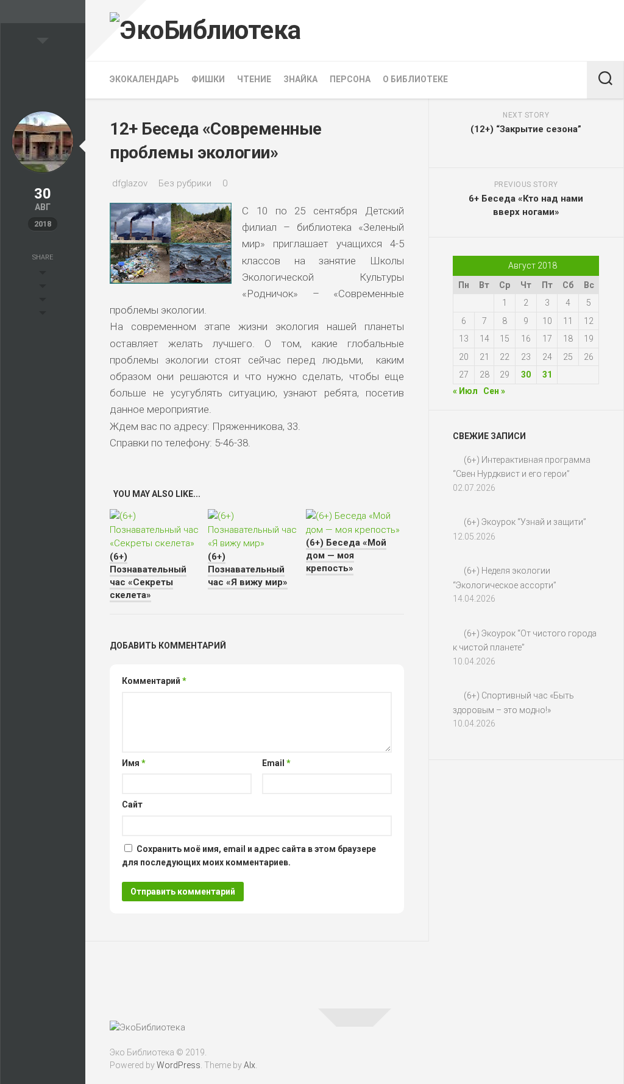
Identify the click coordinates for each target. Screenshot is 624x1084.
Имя (134, 763)
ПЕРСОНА (350, 79)
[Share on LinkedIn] (42, 315)
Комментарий (154, 681)
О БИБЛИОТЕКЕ (415, 79)
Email (276, 763)
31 (547, 374)
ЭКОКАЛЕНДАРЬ (144, 79)
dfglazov (129, 183)
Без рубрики (184, 183)
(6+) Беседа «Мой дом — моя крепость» (346, 555)
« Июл (465, 391)
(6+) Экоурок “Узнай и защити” (525, 522)
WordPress (178, 1065)
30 (526, 374)
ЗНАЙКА (300, 79)
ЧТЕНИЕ (254, 79)
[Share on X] (42, 274)
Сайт (132, 804)
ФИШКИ (208, 79)
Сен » (494, 391)
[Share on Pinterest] (42, 301)
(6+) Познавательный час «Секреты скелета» (148, 575)
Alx (249, 1065)
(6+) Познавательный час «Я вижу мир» (248, 569)
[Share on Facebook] (42, 288)
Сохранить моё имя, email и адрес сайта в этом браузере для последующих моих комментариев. (249, 856)
